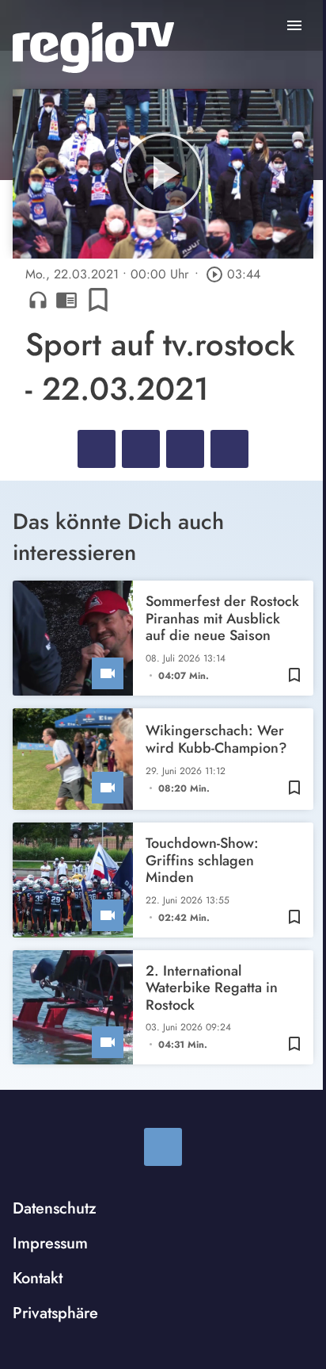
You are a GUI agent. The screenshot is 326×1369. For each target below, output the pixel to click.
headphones (38, 300)
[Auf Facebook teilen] (97, 449)
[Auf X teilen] (141, 449)
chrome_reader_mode (66, 300)
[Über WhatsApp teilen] (185, 449)
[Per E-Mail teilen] (229, 449)
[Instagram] (163, 1147)
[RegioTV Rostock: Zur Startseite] (93, 47)
